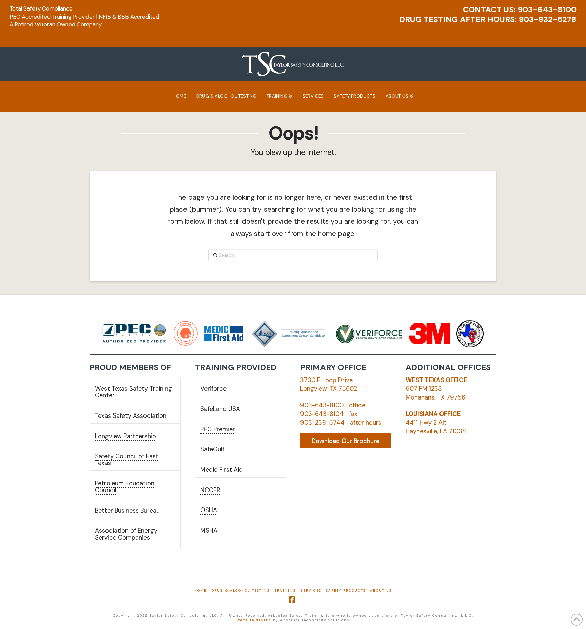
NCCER (210, 490)
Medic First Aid (221, 470)
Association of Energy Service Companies (126, 533)
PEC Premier (217, 429)
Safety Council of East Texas (126, 459)
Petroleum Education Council (124, 486)
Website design (254, 620)
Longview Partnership (125, 436)
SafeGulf (212, 449)
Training (285, 590)
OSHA (208, 510)
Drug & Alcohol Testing (240, 590)
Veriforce (213, 389)
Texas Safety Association (131, 416)
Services (311, 590)
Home (200, 590)
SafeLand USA (220, 409)
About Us (381, 590)
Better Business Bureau (127, 510)
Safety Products (346, 590)
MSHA (208, 530)
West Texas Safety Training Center (133, 392)
